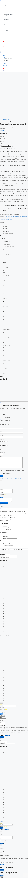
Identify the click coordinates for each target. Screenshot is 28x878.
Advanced (2, 715)
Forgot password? (4, 842)
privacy (2, 471)
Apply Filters (6, 735)
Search (2, 737)
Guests (1, 706)
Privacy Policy (6, 534)
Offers (4, 25)
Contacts (5, 35)
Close (2, 877)
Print (3, 130)
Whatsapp (18, 478)
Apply (2, 497)
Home (4, 5)
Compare (2, 870)
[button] (1, 733)
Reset (2, 735)
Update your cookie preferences (10, 538)
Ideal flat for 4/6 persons (9, 405)
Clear (2, 702)
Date (1, 743)
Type (4, 10)
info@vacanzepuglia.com (8, 545)
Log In (2, 843)
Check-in (2, 556)
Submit (2, 864)
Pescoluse (5, 526)
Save (1, 130)
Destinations (6, 19)
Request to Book (4, 503)
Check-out (2, 557)
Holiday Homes (9, 14)
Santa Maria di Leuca (7, 529)
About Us (5, 30)
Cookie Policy (6, 536)
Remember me (4, 840)
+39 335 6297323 (7, 478)
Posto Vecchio (6, 527)
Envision (20, 549)
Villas (6, 16)
